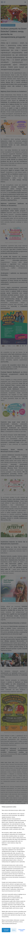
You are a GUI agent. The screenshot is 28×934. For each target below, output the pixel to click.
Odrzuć (13, 930)
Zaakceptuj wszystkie (6, 930)
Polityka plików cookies (21, 930)
